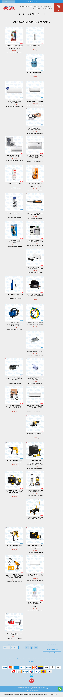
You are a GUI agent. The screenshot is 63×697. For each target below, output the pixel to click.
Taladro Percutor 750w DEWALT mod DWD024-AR (14, 546)
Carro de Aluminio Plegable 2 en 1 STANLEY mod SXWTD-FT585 (35, 519)
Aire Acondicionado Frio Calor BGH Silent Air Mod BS (35, 100)
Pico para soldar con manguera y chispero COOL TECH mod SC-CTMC (35, 185)
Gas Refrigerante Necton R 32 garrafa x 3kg (35, 73)
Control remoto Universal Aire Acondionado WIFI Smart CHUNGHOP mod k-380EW (35, 604)
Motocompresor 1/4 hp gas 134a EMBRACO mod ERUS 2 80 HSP (35, 296)
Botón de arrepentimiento (44, 688)
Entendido (54, 694)
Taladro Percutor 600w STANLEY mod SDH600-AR (14, 461)
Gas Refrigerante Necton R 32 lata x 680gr (35, 46)
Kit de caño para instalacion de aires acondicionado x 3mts (35, 128)
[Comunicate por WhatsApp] (60, 689)
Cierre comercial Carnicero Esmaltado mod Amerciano (14, 378)
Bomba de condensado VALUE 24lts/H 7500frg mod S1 (35, 268)
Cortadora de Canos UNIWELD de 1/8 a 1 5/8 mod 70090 (14, 241)
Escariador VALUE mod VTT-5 (14, 294)
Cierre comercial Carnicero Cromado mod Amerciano (35, 378)
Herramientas (36, 8)
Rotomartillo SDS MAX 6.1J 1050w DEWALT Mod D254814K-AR (35, 547)
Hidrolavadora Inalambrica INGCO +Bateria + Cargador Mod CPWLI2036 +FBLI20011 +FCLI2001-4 (14, 575)
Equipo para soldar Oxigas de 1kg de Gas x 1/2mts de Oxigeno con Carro (14, 47)
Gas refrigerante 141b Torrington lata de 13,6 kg (35, 241)
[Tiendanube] (31, 691)
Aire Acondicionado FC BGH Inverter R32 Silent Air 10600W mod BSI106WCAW (35, 406)
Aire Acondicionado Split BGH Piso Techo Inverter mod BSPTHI (35, 156)
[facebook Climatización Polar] (31, 647)
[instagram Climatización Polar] (27, 647)
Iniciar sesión (35, 1)
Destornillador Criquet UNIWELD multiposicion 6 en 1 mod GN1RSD (35, 213)
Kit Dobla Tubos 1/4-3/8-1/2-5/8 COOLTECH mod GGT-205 (35, 323)
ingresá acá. (36, 688)
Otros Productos (47, 8)
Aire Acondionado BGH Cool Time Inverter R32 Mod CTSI (35, 575)
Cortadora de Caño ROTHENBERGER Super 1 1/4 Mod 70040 (14, 633)
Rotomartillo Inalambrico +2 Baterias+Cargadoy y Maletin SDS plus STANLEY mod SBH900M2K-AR (14, 492)
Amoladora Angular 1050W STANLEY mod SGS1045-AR (35, 434)
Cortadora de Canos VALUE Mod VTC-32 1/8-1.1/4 (14, 212)
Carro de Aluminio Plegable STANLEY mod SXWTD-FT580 (35, 491)
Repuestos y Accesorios (45, 6)
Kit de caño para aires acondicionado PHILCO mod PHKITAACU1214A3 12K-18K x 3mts (14, 407)
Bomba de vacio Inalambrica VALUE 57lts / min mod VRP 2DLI (14, 324)
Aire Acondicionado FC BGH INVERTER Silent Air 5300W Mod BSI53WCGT (14, 101)
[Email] (36, 647)
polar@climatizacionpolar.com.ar (52, 649)
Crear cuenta (29, 1)
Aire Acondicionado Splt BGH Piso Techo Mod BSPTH (14, 156)
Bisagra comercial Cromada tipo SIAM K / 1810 (35, 350)
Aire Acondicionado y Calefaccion (28, 6)
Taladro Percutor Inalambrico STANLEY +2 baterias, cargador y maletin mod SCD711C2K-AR (35, 462)
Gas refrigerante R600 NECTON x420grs (14, 184)
